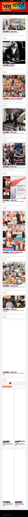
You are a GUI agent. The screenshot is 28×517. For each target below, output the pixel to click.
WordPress (11, 514)
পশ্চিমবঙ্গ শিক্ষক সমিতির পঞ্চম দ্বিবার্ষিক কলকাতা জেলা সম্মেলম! (11, 32)
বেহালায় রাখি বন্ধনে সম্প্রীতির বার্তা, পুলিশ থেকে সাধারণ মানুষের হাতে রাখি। (12, 99)
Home (3, 16)
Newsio (4, 515)
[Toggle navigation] (14, 13)
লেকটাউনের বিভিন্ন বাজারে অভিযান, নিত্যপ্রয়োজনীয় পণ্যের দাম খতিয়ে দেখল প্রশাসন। (14, 287)
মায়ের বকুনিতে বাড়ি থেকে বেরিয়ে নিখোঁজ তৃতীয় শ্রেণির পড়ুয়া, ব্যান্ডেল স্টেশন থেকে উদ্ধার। (8, 444)
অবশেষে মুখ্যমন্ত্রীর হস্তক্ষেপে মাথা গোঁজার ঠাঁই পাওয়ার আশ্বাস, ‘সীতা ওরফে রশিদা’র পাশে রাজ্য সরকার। (13, 311)
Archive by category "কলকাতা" (8, 16)
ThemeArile (6, 515)
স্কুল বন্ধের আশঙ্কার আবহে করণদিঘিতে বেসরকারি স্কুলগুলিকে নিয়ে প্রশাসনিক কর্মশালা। (8, 504)
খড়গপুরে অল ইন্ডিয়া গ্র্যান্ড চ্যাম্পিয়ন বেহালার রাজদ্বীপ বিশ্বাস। (11, 253)
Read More (4, 38)
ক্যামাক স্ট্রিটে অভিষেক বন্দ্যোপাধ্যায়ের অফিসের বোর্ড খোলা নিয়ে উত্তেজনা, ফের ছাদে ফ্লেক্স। (13, 134)
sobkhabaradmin (6, 67)
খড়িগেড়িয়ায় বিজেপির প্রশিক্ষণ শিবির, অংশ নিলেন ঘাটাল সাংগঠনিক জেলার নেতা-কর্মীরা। (19, 504)
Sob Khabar (6, 10)
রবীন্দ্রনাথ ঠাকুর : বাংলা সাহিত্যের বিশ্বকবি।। (8, 66)
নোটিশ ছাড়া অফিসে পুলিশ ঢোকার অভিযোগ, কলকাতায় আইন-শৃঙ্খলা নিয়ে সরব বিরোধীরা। (14, 167)
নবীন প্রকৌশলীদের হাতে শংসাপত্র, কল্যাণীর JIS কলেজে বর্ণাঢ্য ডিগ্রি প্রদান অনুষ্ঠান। (20, 444)
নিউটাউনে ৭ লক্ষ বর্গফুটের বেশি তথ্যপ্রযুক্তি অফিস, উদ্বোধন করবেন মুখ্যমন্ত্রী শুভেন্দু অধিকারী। (13, 202)
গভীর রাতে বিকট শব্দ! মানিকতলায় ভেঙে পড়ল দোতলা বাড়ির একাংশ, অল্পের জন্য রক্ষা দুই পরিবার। (14, 374)
